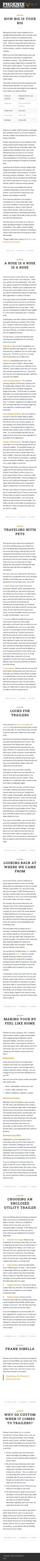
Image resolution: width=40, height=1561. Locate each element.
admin (31, 250)
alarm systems (21, 724)
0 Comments (20, 250)
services (19, 954)
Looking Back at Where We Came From (20, 867)
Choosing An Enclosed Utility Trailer (20, 1203)
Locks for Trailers (20, 713)
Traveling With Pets (20, 532)
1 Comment (22, 698)
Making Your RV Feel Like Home (20, 1021)
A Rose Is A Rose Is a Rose (20, 265)
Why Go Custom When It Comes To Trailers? (20, 1418)
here (28, 951)
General (20, 15)
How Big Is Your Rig (20, 21)
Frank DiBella (20, 1349)
